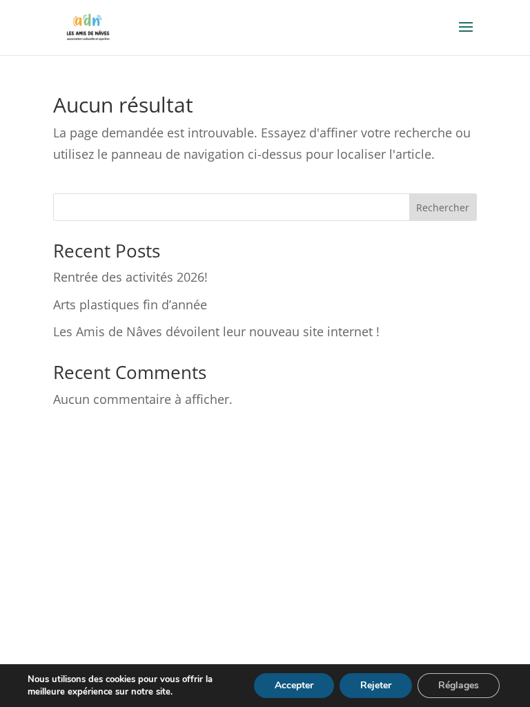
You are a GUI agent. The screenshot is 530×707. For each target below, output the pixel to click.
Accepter (294, 685)
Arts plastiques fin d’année (130, 304)
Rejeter (375, 685)
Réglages (458, 685)
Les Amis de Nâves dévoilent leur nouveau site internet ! (216, 331)
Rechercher (442, 207)
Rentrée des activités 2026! (130, 277)
